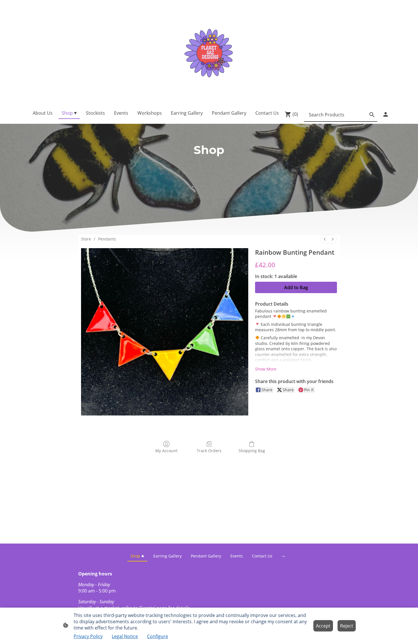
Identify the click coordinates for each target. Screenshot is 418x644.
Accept (323, 626)
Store (86, 239)
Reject (346, 626)
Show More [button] (265, 369)
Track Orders (209, 450)
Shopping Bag (252, 450)
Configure (157, 636)
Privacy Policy (88, 636)
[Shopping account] (385, 114)
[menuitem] (325, 239)
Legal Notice (125, 636)
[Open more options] (283, 556)
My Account (166, 450)
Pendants (107, 239)
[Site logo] (209, 52)
